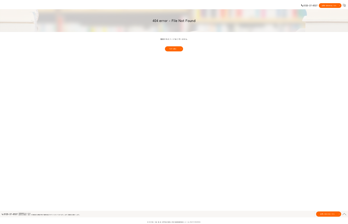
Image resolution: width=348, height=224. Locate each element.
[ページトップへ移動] (344, 214)
